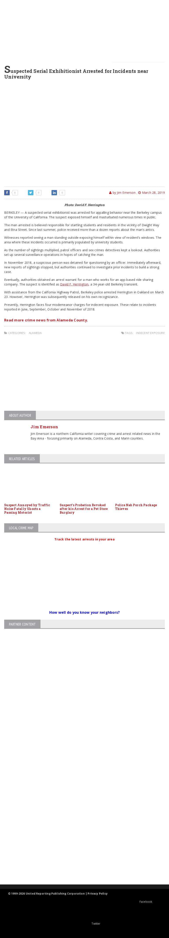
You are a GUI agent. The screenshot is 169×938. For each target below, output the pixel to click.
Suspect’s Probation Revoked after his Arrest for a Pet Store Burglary (84, 509)
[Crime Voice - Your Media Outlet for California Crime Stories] (81, 867)
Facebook (146, 902)
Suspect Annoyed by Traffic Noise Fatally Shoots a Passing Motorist (27, 509)
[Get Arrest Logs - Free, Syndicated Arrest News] (81, 820)
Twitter (96, 923)
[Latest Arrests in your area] (84, 544)
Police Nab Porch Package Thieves (136, 507)
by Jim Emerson (123, 192)
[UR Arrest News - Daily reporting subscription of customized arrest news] (80, 849)
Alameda (35, 333)
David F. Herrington (74, 284)
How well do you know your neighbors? (84, 612)
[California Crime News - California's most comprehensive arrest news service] (81, 834)
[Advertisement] (85, 30)
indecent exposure (150, 333)
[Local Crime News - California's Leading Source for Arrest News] (81, 801)
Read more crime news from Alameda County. (46, 320)
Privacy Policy (98, 893)
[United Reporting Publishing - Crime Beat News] (81, 783)
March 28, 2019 (153, 192)
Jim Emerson (44, 426)
